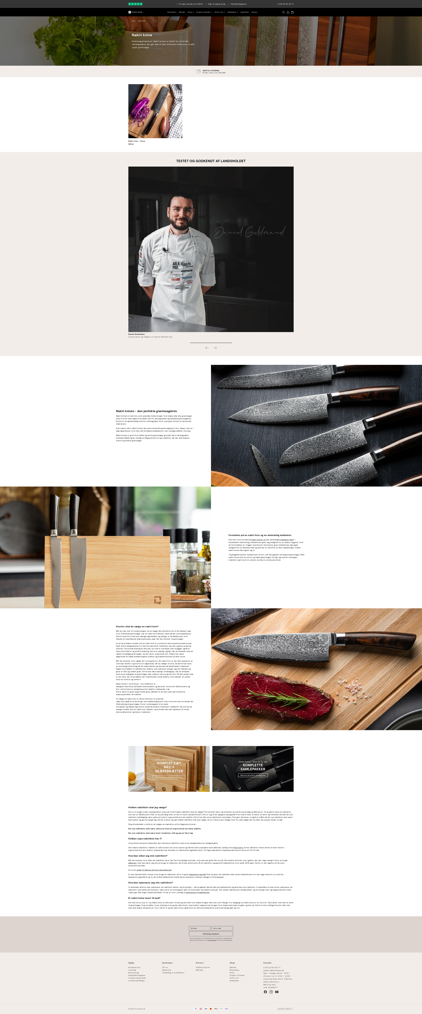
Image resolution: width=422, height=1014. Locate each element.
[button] (283, 12)
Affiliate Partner (203, 967)
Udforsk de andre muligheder (253, 775)
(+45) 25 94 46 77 (271, 967)
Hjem (133, 21)
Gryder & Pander (237, 975)
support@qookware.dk (273, 970)
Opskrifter (166, 970)
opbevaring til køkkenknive (197, 892)
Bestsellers (235, 970)
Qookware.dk (140, 1009)
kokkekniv (284, 540)
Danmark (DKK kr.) (285, 1009)
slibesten (132, 863)
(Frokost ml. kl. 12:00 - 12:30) (276, 976)
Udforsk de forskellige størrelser (169, 777)
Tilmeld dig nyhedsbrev (211, 934)
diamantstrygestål (197, 874)
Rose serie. (239, 847)
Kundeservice (134, 967)
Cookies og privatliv (137, 978)
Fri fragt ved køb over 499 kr (191, 4)
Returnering (133, 973)
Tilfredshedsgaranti (239, 4)
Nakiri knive (141, 21)
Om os (165, 967)
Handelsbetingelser (137, 975)
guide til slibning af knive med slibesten (154, 870)
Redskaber (234, 980)
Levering (132, 970)
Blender (233, 967)
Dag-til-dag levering (216, 4)
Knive (232, 973)
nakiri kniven (257, 540)
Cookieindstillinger (136, 980)
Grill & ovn (234, 978)
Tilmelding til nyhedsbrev (173, 973)
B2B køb (199, 970)
